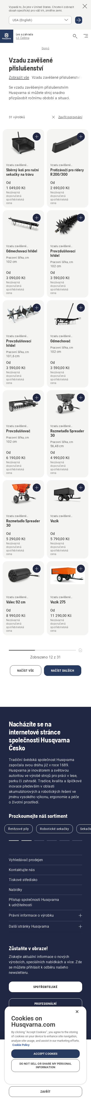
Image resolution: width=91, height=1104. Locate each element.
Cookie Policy (21, 1045)
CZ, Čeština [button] (22, 38)
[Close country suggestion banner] (84, 6)
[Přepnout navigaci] (85, 36)
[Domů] (6, 36)
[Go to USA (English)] (78, 20)
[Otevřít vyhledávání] (75, 36)
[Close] (77, 1011)
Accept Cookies (46, 1053)
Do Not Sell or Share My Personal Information (45, 1065)
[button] (14, 840)
